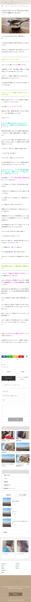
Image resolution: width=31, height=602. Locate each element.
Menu (3, 568)
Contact (17, 563)
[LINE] (10, 356)
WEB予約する (15, 594)
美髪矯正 (6, 481)
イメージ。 (15, 511)
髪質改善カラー (7, 485)
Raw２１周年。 (16, 501)
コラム (8, 14)
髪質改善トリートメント (9, 488)
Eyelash (3, 570)
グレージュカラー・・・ (7, 553)
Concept (3, 563)
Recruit (17, 568)
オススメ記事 (22, 495)
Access (17, 565)
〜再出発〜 (19, 553)
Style (3, 565)
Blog (3, 572)
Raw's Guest (7, 475)
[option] (8, 549)
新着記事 (8, 495)
